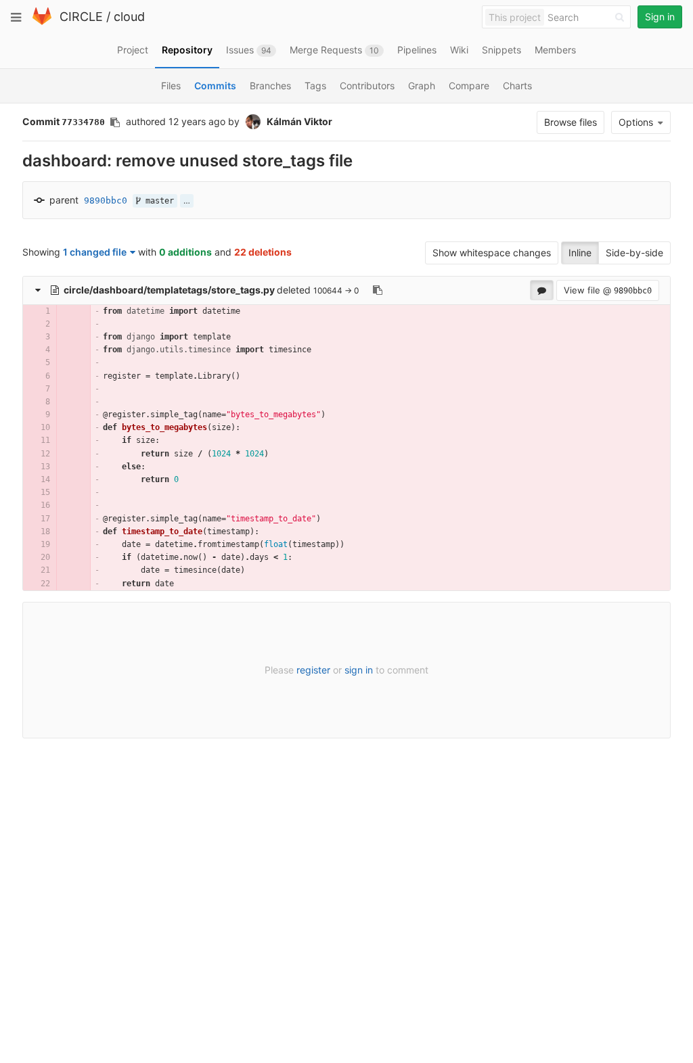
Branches (270, 85)
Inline (579, 252)
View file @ (608, 290)
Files (171, 85)
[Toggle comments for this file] (542, 290)
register (313, 670)
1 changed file (95, 252)
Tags (315, 85)
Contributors (367, 85)
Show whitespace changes (491, 252)
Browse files (570, 122)
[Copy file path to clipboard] (378, 290)
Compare (469, 85)
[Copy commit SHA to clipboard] (115, 122)
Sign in (660, 16)
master (157, 201)
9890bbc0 (105, 200)
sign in (358, 670)
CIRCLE (81, 16)
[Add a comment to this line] (23, 311)
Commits (215, 85)
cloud (129, 16)
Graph (421, 85)
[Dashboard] (41, 22)
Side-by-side (634, 252)
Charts (517, 85)
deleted (188, 290)
